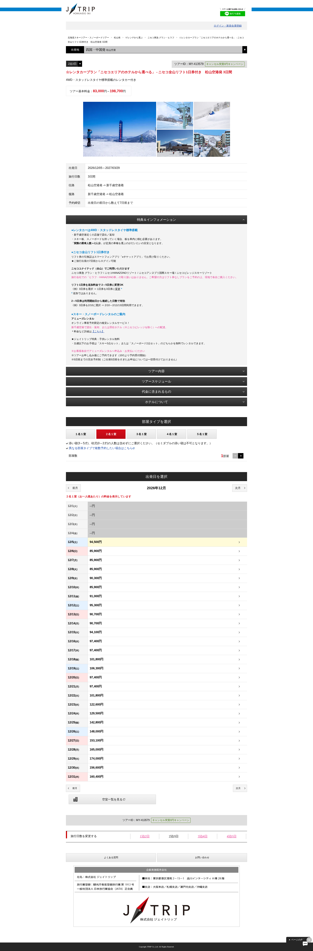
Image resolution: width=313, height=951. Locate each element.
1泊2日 (145, 836)
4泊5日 (232, 836)
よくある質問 (111, 857)
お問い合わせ (202, 857)
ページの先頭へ (299, 939)
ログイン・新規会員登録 (228, 25)
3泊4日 (203, 836)
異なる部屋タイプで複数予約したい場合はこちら (101, 448)
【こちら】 (98, 331)
